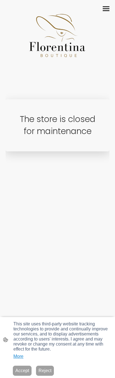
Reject (45, 370)
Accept (22, 370)
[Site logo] (57, 34)
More (18, 356)
